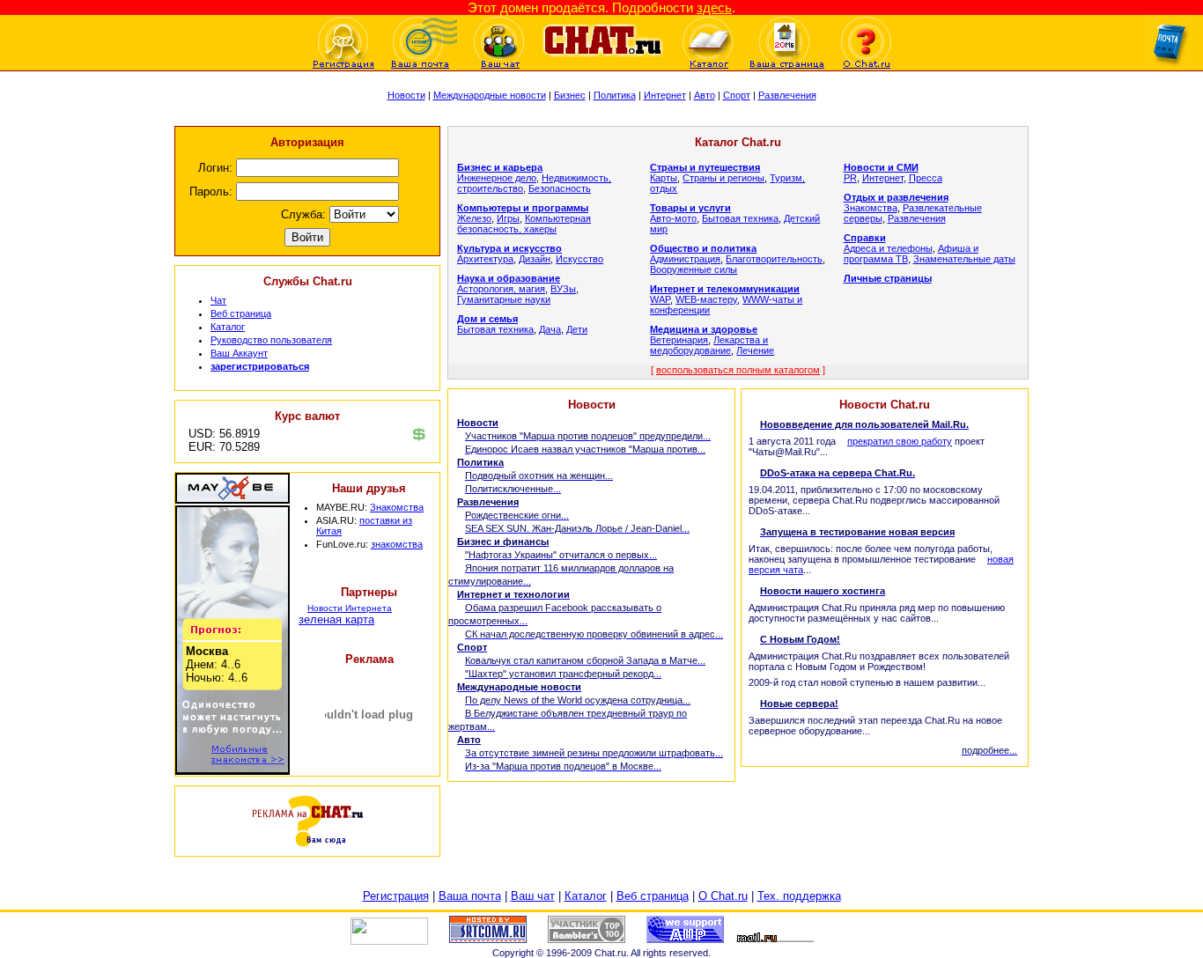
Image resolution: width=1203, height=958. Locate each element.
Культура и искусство (509, 248)
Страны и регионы (723, 178)
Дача (550, 329)
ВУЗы (563, 289)
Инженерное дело (496, 178)
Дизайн (534, 259)
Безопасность (559, 188)
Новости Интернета (349, 608)
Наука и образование (508, 278)
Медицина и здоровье (703, 329)
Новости (406, 95)
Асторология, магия (501, 289)
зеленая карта (336, 619)
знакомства (397, 544)
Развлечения (787, 95)
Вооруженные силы (693, 269)
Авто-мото (673, 218)
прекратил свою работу (899, 441)
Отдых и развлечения (896, 197)
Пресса (925, 178)
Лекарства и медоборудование (709, 345)
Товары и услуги (690, 208)
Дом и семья (487, 318)
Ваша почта (470, 896)
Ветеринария (679, 340)
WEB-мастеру (706, 299)
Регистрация (396, 896)
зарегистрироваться (259, 366)
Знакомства (397, 507)
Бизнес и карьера (499, 167)
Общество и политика (703, 248)
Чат (218, 300)
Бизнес (570, 95)
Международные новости (489, 95)
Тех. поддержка (799, 896)
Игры (508, 218)
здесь (714, 7)
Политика (615, 95)
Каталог (227, 326)
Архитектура (485, 259)
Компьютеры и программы (522, 208)
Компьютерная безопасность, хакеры (524, 223)
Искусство (579, 259)
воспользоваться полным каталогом (738, 370)
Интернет (665, 95)
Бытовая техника (495, 329)
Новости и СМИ (881, 167)
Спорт (736, 95)
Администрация (685, 259)
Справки (865, 237)
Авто (704, 95)
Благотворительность (774, 259)
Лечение (755, 350)
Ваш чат (533, 896)
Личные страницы (888, 278)
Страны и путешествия (705, 167)
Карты (663, 178)
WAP (660, 299)
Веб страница (240, 313)
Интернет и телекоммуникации (725, 289)
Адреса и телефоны (888, 248)
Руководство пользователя (271, 340)
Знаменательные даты (964, 259)
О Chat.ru (723, 896)
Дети (576, 329)
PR (850, 178)
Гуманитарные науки (503, 299)
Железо (474, 218)
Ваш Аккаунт (239, 353)
